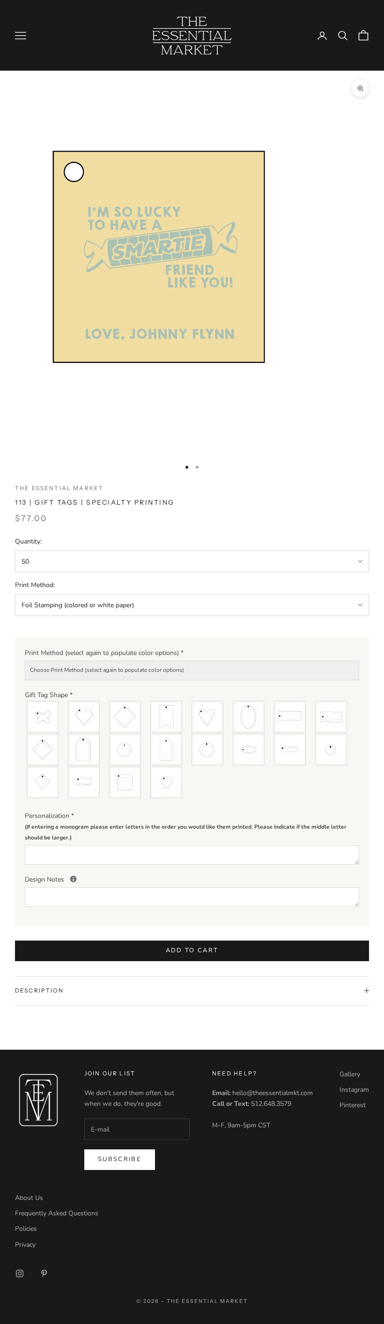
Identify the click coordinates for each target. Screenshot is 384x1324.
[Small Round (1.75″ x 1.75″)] (331, 750)
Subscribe (119, 1159)
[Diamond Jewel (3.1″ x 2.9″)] (84, 717)
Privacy (25, 1244)
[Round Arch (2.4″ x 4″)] (166, 750)
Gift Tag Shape (49, 695)
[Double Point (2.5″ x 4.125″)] (166, 717)
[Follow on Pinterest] (44, 1273)
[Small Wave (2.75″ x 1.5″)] (84, 782)
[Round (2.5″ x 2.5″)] (208, 750)
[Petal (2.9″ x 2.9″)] (125, 750)
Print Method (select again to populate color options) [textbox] (104, 652)
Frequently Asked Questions (56, 1213)
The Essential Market (59, 488)
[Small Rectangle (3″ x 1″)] (290, 750)
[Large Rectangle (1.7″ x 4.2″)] (290, 717)
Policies (26, 1228)
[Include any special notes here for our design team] (73, 879)
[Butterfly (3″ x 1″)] (43, 717)
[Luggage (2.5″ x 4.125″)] (84, 750)
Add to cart (192, 950)
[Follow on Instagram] (19, 1273)
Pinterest (353, 1105)
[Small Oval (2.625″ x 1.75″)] (249, 750)
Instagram (354, 1089)
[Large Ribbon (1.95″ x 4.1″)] (331, 717)
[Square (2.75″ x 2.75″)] (125, 782)
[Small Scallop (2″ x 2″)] (43, 782)
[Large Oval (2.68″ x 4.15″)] (249, 717)
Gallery (350, 1074)
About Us (29, 1197)
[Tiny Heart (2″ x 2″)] (166, 782)
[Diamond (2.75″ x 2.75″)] (125, 717)
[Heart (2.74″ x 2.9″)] (208, 717)
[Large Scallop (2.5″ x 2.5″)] (43, 750)
